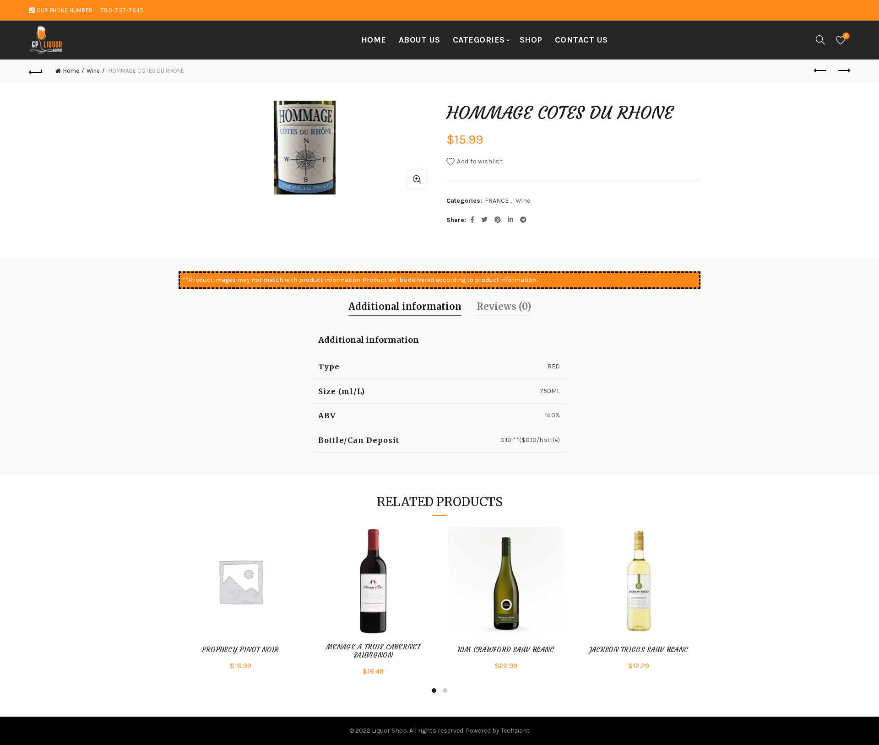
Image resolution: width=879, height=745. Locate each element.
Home (373, 40)
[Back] (35, 71)
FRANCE (497, 201)
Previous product (820, 71)
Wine (93, 70)
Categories (479, 40)
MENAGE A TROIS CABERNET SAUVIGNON (373, 651)
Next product (843, 71)
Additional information (404, 306)
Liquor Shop (389, 730)
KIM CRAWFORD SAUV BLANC (506, 650)
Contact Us (581, 40)
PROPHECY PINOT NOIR (240, 650)
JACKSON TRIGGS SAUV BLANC (639, 650)
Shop (531, 40)
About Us (419, 40)
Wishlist (846, 35)
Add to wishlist (480, 161)
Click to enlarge (417, 179)
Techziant (515, 730)
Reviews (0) (504, 306)
